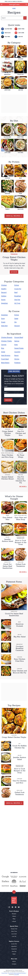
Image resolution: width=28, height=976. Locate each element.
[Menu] (1, 4)
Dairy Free (14, 931)
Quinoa (16, 341)
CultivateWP (16, 974)
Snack (3, 322)
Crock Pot (17, 289)
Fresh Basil (5, 359)
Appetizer (4, 303)
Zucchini (17, 352)
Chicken (4, 285)
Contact (14, 964)
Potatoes (17, 363)
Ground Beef (18, 337)
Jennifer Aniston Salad (7, 540)
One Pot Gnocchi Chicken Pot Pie (21, 480)
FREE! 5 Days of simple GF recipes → (14, 1)
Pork (7, 515)
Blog (14, 918)
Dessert (4, 292)
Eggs (16, 344)
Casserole (14, 949)
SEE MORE (22, 572)
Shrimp (16, 359)
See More (22, 486)
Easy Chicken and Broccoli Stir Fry (19, 672)
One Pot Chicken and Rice (21, 433)
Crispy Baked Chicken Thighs (7, 433)
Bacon (16, 355)
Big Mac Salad (19, 637)
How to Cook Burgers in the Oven (20, 542)
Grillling (20, 562)
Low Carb (14, 934)
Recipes (14, 913)
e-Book (14, 921)
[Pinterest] (12, 907)
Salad (16, 318)
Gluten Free (14, 928)
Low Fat (14, 936)
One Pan (17, 299)
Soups (3, 299)
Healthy (3, 289)
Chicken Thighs (6, 341)
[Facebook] (15, 907)
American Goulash (19, 625)
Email (6, 392)
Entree (16, 285)
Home (14, 8)
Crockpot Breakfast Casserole (20, 648)
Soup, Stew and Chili (7, 453)
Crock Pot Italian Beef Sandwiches (7, 566)
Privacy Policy (4, 973)
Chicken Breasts (6, 337)
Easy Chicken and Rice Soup (7, 456)
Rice (2, 348)
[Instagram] (9, 907)
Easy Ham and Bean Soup (21, 518)
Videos (14, 916)
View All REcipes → (14, 216)
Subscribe (8, 400)
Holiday (3, 296)
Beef (16, 292)
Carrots (3, 344)
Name (6, 386)
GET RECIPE (14, 272)
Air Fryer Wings (20, 456)
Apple (3, 352)
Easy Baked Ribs (7, 518)
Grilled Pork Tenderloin (20, 565)
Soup (3, 318)
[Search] (26, 4)
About (14, 961)
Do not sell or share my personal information (17, 973)
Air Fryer (17, 303)
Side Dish (4, 326)
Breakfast (17, 296)
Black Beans (5, 363)
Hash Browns (5, 355)
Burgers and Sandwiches (20, 537)
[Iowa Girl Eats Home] (14, 4)
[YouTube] (18, 907)
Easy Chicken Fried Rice (19, 660)
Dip (15, 322)
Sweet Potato (19, 348)
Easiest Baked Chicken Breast (7, 478)
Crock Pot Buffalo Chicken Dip (19, 747)
